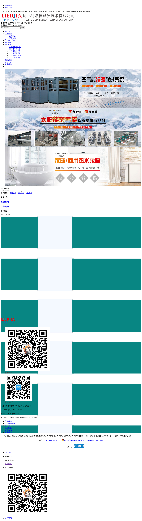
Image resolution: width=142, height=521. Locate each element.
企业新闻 (5, 202)
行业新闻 (29, 193)
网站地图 (90, 440)
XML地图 (99, 440)
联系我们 (8, 7)
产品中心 (8, 428)
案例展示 (8, 430)
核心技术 (8, 426)
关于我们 (8, 5)
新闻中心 (21, 193)
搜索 (22, 27)
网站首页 (13, 193)
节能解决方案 (10, 423)
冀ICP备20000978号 (53, 440)
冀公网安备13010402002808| (75, 440)
